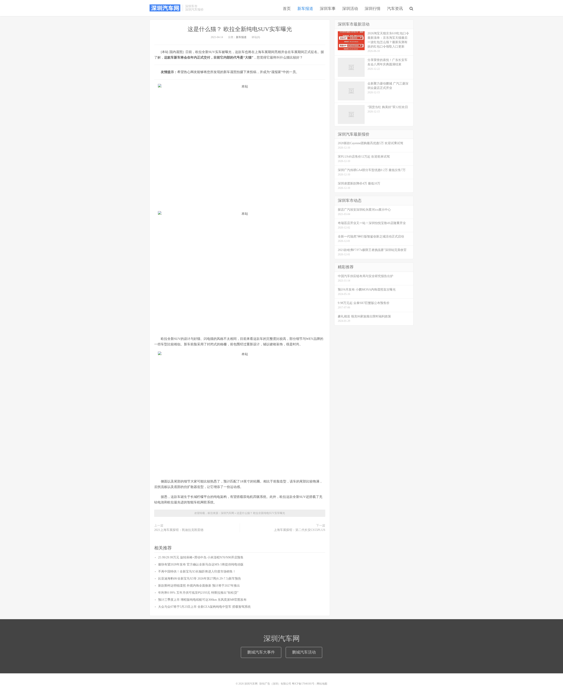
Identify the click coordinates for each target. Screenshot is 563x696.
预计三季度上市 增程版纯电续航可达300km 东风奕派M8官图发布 (202, 599)
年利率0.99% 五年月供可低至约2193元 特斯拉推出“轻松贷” (198, 592)
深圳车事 (328, 8)
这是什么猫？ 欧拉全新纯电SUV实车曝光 (240, 29)
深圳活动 (350, 8)
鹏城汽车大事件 (261, 652)
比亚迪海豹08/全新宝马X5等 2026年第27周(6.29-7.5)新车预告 (199, 578)
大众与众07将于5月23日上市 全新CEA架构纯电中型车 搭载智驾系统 (204, 606)
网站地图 (322, 683)
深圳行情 (372, 8)
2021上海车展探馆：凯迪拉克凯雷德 (178, 530)
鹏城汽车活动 (304, 652)
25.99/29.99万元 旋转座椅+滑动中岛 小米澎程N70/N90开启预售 (200, 557)
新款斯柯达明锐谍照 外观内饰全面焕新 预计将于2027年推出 (199, 585)
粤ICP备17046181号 (303, 683)
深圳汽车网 (165, 7)
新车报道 (305, 8)
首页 (287, 8)
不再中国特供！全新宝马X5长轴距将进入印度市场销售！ (197, 571)
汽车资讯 (395, 8)
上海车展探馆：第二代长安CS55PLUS (299, 530)
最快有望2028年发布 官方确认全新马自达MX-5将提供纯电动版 (200, 564)
